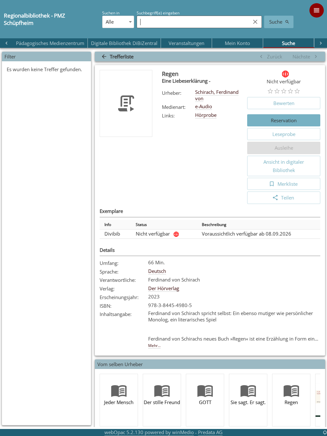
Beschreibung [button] (214, 224)
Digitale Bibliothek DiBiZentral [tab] (124, 43)
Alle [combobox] (110, 22)
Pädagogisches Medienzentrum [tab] (50, 43)
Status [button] (141, 224)
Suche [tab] (288, 43)
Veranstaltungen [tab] (186, 43)
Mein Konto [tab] (237, 43)
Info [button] (107, 224)
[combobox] (192, 21)
